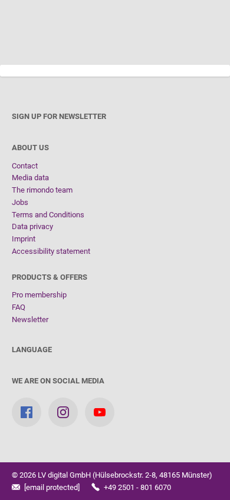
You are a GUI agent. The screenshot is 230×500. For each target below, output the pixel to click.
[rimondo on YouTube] (99, 412)
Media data (30, 177)
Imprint (23, 238)
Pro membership (39, 294)
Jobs (20, 202)
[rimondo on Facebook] (26, 412)
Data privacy (32, 226)
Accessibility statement (51, 251)
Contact (25, 165)
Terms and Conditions (48, 214)
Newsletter (30, 319)
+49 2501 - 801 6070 (136, 487)
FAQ (18, 307)
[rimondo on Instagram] (63, 412)
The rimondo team (42, 190)
